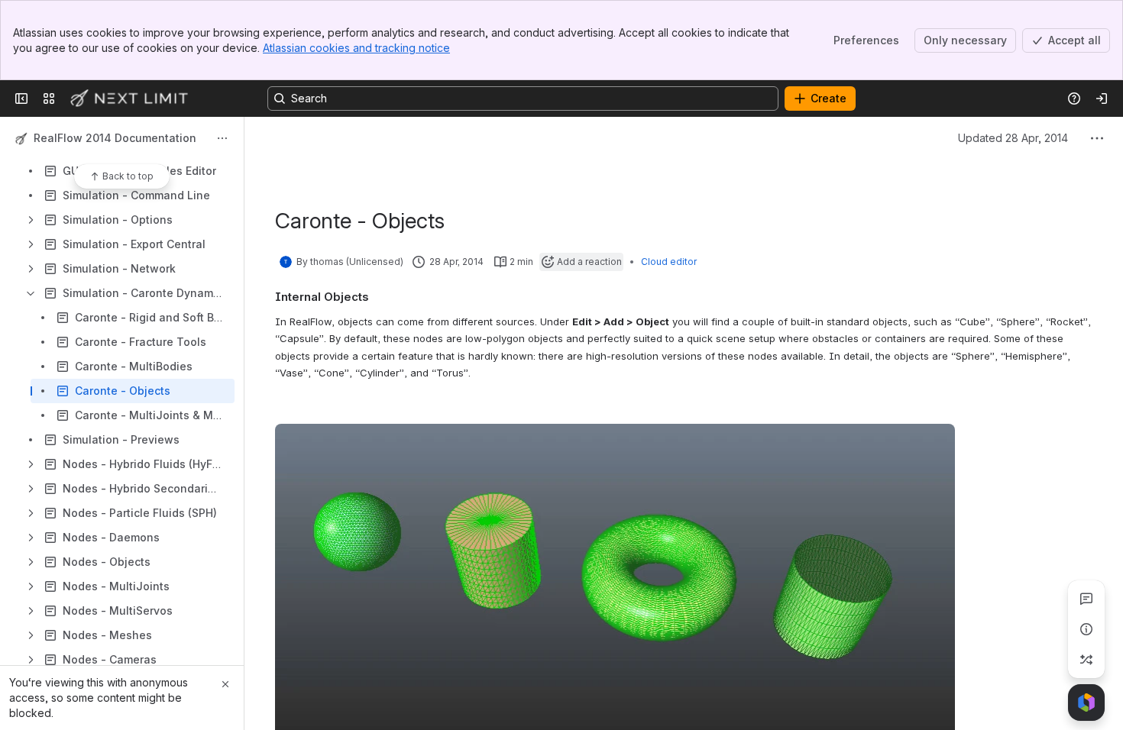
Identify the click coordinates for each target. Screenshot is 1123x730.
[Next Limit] (130, 98)
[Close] (225, 684)
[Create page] (1086, 660)
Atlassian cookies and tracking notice (356, 47)
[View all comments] (1086, 598)
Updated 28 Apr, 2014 (1013, 137)
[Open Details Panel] (1086, 629)
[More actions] (222, 138)
